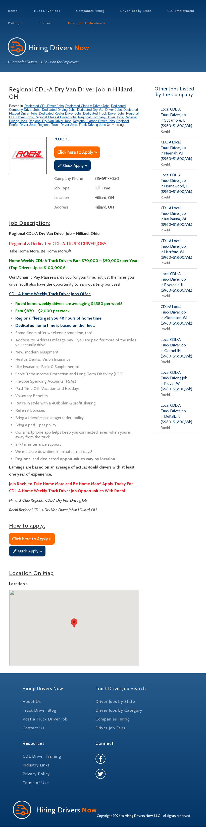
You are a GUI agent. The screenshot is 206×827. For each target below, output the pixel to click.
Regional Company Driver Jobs (100, 117)
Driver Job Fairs (110, 728)
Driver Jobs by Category (118, 710)
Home (12, 11)
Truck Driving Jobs (92, 125)
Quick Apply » (75, 165)
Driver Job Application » (86, 23)
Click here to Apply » (77, 152)
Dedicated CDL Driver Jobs (44, 106)
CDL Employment (180, 11)
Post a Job (15, 23)
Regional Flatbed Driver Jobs (94, 121)
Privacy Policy (36, 773)
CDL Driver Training (42, 756)
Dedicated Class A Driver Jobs (87, 106)
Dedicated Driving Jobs (59, 110)
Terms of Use (36, 782)
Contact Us (33, 728)
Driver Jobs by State (135, 11)
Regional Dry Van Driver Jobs (50, 121)
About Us (32, 701)
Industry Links (36, 765)
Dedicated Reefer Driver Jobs (60, 113)
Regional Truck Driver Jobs (57, 125)
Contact (45, 23)
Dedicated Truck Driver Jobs (104, 113)
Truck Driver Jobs (46, 11)
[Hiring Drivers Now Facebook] (100, 762)
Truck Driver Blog (39, 710)
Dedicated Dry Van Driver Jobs (99, 110)
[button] (74, 623)
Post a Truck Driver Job (45, 719)
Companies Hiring (90, 11)
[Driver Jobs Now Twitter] (100, 777)
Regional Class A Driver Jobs (55, 117)
